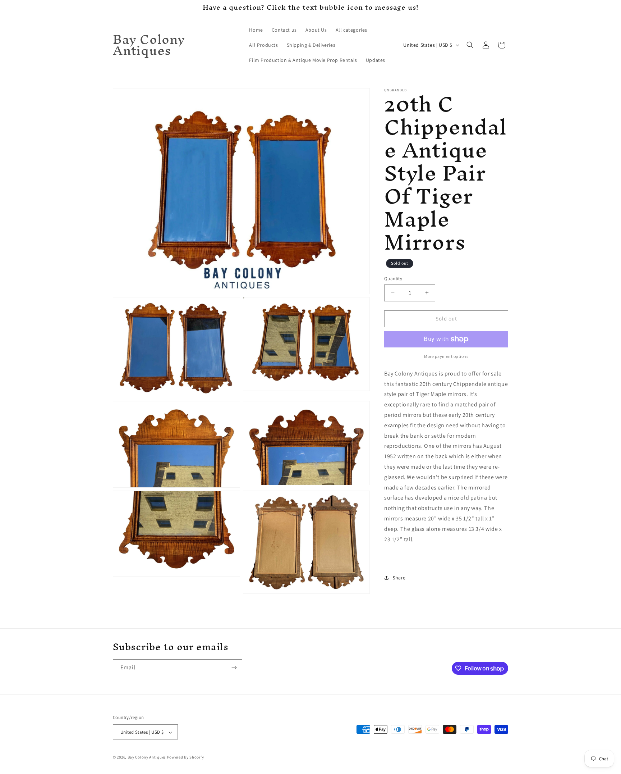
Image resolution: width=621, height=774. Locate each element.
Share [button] (399, 577)
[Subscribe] (234, 667)
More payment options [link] (446, 356)
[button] (470, 45)
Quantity (393, 279)
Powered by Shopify (185, 757)
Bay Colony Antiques (147, 757)
